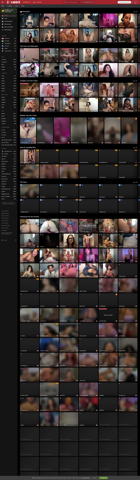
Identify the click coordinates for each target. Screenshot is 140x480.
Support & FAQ (5, 211)
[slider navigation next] (136, 28)
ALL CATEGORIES (10, 203)
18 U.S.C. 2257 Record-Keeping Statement (7, 233)
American (26, 12)
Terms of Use (5, 223)
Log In (135, 2)
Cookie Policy (86, 478)
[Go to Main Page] (13, 2)
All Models (4, 230)
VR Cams (23, 182)
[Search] (81, 2)
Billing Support (5, 213)
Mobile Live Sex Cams (28, 115)
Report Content (5, 215)
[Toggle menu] (2, 2)
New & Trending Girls (28, 147)
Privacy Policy (5, 220)
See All (135, 12)
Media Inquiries (5, 218)
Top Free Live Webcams (29, 46)
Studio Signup (5, 227)
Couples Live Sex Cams (29, 81)
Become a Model (6, 225)
